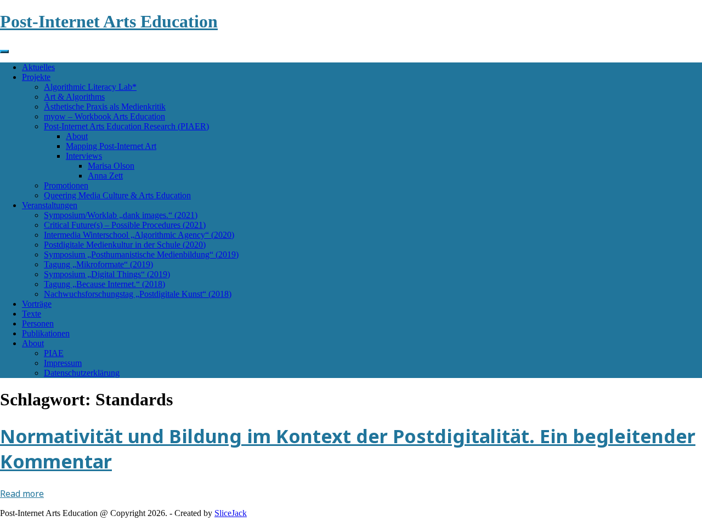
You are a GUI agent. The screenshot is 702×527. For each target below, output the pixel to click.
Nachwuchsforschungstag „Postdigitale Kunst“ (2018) (137, 294)
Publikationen (46, 333)
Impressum (63, 363)
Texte (31, 313)
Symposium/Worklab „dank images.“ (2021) (120, 215)
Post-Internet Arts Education (109, 21)
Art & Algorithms (74, 96)
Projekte (36, 77)
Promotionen (66, 185)
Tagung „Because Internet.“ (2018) (104, 284)
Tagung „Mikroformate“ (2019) (98, 264)
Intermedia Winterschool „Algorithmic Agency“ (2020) (139, 234)
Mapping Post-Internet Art (111, 146)
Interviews (84, 156)
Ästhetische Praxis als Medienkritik (105, 106)
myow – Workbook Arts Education (104, 116)
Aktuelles (38, 67)
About (77, 136)
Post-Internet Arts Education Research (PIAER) (126, 126)
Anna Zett (105, 175)
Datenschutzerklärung (82, 372)
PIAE (54, 353)
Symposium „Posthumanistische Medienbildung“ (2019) (141, 254)
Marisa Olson (111, 165)
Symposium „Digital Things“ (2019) (107, 274)
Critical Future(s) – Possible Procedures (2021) (125, 225)
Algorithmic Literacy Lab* (90, 86)
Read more (22, 494)
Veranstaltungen (49, 205)
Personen (38, 323)
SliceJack (230, 513)
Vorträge (37, 303)
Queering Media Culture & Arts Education (117, 195)
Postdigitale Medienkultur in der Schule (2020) (125, 244)
